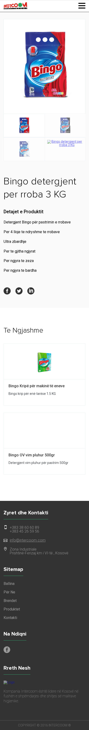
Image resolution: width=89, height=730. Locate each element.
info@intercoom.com (28, 540)
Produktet (12, 609)
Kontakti (10, 618)
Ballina (9, 584)
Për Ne (9, 592)
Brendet (10, 601)
